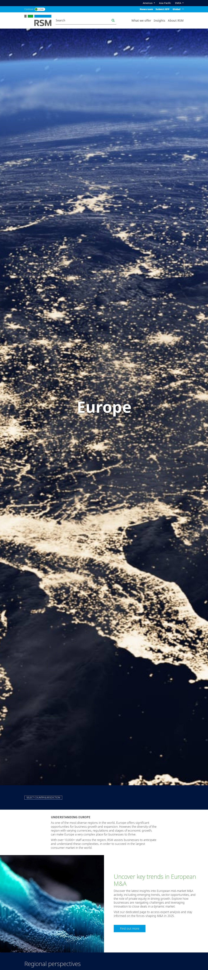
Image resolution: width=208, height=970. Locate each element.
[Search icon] (113, 20)
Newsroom (146, 9)
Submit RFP (162, 9)
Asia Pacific (165, 3)
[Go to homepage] (39, 20)
